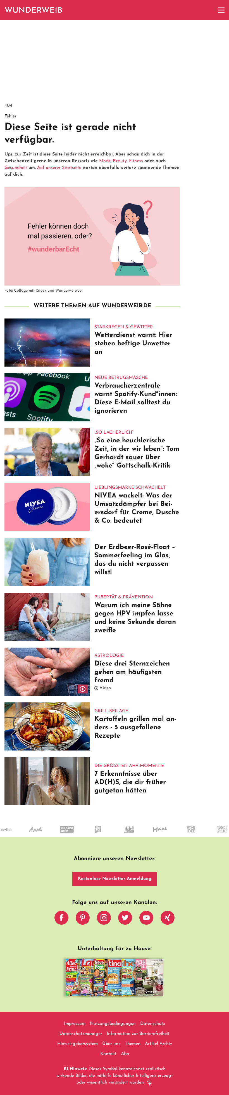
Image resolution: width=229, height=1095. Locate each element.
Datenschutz (152, 1023)
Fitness (136, 161)
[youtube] (146, 919)
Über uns (111, 1044)
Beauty (120, 161)
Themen (132, 1044)
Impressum (74, 1023)
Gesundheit (15, 168)
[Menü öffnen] (221, 10)
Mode (105, 161)
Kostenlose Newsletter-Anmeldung (114, 879)
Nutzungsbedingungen (113, 1023)
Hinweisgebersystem (77, 1044)
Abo (125, 1054)
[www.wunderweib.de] (33, 10)
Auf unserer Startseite (59, 168)
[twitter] (125, 919)
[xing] (167, 919)
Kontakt (108, 1054)
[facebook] (61, 919)
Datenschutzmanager (80, 1034)
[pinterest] (82, 919)
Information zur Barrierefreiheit (138, 1034)
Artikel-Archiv (158, 1044)
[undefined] (179, 834)
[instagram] (104, 919)
